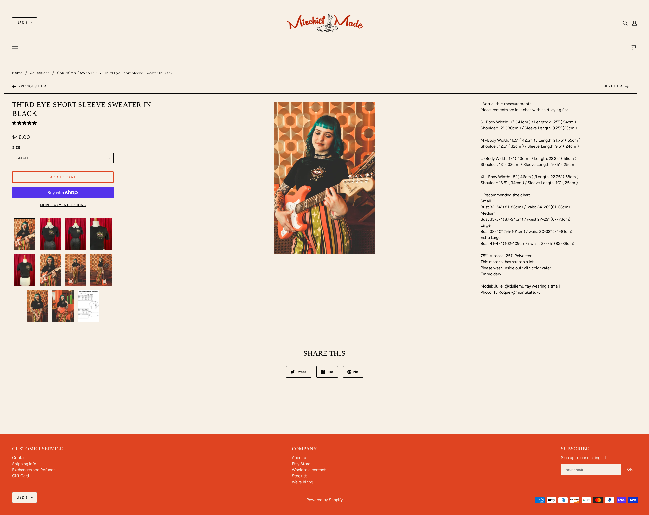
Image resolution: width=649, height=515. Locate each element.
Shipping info (24, 463)
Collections (39, 73)
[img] (625, 23)
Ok (630, 469)
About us (300, 457)
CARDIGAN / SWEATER (77, 73)
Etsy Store (301, 463)
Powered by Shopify (325, 499)
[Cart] (634, 47)
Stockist (299, 475)
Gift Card (20, 475)
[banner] (324, 22)
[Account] (634, 23)
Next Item (613, 86)
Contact (19, 457)
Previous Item (31, 86)
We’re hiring (302, 482)
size (16, 147)
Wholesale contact (309, 469)
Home (17, 73)
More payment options (63, 205)
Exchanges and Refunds (33, 469)
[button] (25, 123)
